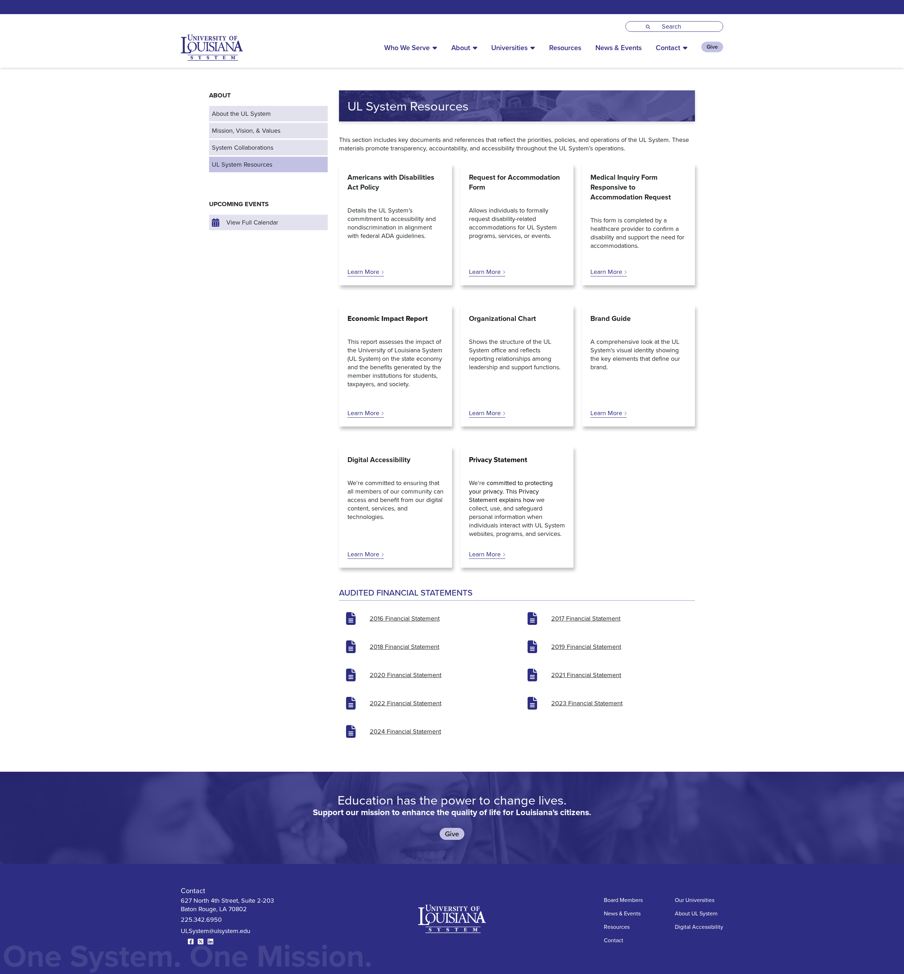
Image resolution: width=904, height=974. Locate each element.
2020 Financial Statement (405, 674)
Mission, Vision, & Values (246, 130)
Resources (565, 48)
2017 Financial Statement (585, 618)
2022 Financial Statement (405, 703)
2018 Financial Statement (404, 646)
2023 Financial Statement (587, 703)
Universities (509, 48)
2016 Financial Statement (405, 618)
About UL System (696, 913)
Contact (668, 48)
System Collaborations (242, 147)
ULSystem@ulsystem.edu (215, 930)
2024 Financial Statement (405, 731)
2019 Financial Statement (586, 646)
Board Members (623, 900)
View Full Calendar (252, 222)
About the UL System (241, 113)
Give (712, 47)
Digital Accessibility (699, 927)
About (460, 48)
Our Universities (694, 900)
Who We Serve (407, 48)
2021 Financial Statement (586, 674)
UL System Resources (242, 164)
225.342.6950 (201, 919)
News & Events (618, 48)
